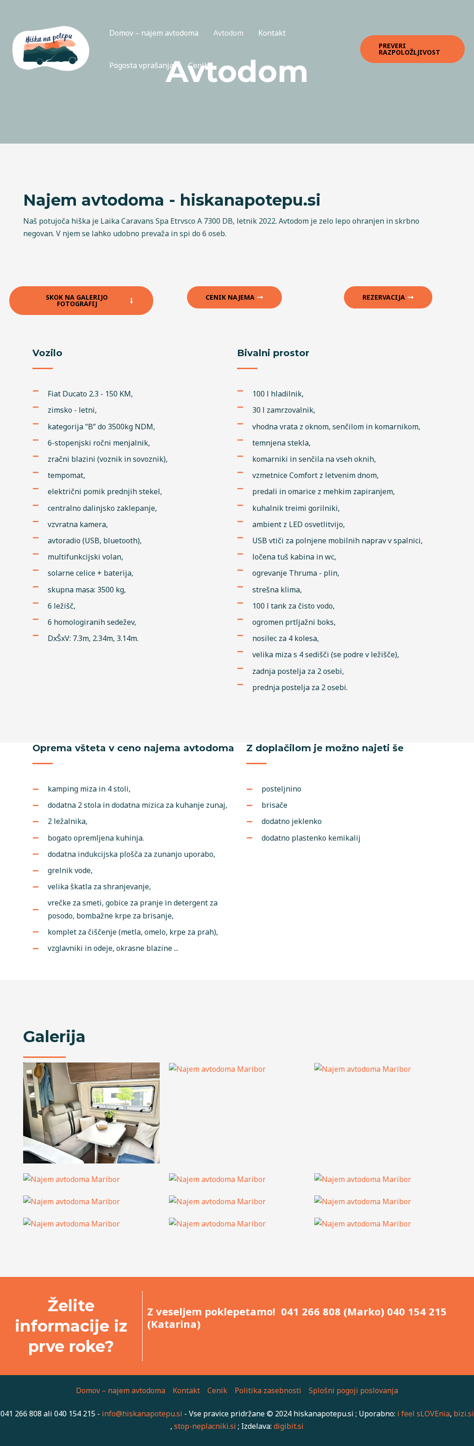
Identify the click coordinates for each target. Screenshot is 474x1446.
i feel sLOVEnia (423, 1413)
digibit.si (289, 1426)
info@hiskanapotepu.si (142, 1413)
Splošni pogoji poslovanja (353, 1390)
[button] (412, 49)
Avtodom (228, 33)
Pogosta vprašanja (141, 65)
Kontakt (272, 33)
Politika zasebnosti (268, 1390)
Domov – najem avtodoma (154, 33)
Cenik (198, 65)
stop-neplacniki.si (205, 1426)
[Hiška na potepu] (51, 48)
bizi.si (464, 1413)
